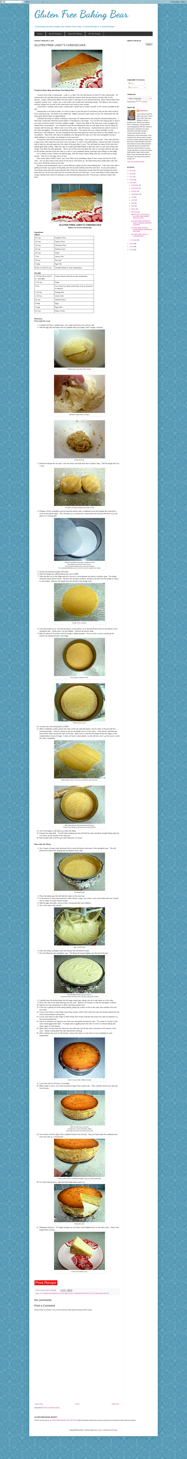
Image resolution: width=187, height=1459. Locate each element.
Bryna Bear (45, 1290)
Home (77, 1404)
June (133, 200)
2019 (131, 171)
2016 (131, 180)
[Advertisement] (77, 1384)
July (132, 197)
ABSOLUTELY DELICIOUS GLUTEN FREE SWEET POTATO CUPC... (140, 216)
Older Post (115, 1404)
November (135, 188)
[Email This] (61, 1290)
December (135, 185)
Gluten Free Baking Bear (81, 14)
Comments (134, 87)
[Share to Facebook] (69, 1290)
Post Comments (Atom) (52, 1408)
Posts (132, 84)
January (134, 240)
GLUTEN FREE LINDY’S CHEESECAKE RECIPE (73, 1293)
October (134, 191)
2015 (131, 183)
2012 (131, 250)
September (135, 194)
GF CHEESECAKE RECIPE (48, 1293)
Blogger (114, 1430)
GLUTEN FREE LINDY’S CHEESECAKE (139, 235)
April (133, 206)
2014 (131, 244)
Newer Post (39, 1404)
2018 (131, 174)
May (133, 203)
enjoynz (100, 1430)
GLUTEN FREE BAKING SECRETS (62, 1420)
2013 (131, 247)
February (134, 212)
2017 (131, 177)
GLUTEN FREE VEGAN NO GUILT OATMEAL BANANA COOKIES (141, 223)
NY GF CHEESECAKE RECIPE (99, 1293)
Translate (144, 102)
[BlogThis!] (64, 1290)
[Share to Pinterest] (71, 1290)
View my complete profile (136, 162)
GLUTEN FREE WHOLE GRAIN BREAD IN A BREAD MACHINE (141, 229)
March (133, 209)
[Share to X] (66, 1290)
